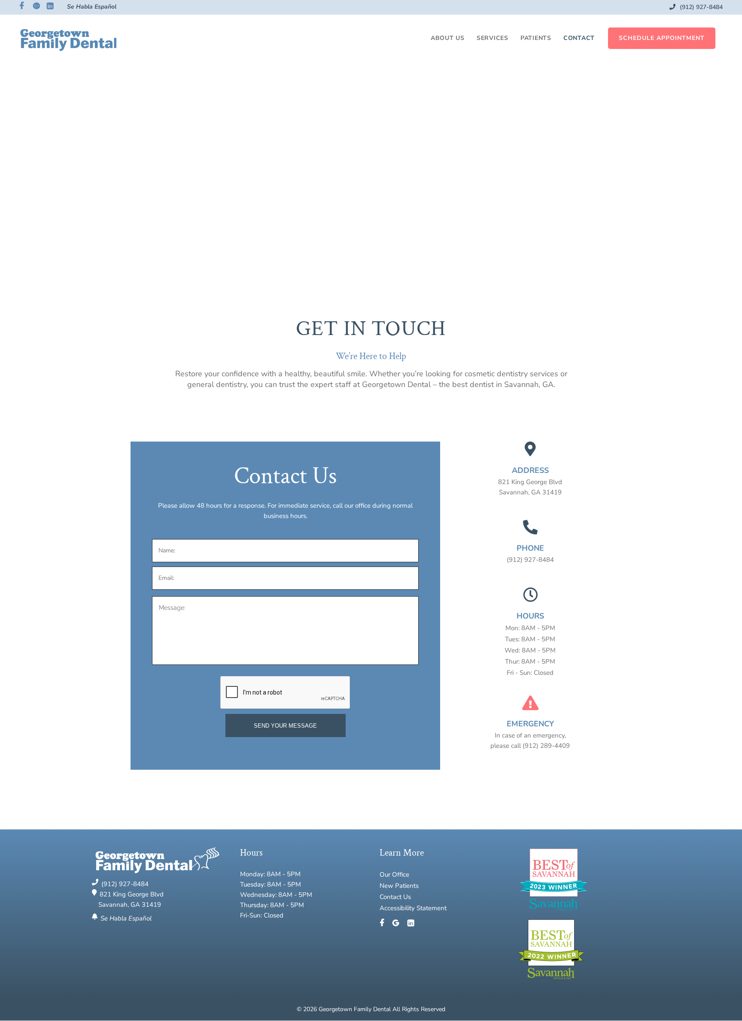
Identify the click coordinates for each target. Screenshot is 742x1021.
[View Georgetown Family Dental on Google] (399, 923)
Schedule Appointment (662, 38)
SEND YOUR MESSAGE (285, 725)
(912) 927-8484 (700, 7)
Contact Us (395, 897)
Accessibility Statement (413, 908)
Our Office (394, 874)
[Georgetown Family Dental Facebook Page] (385, 923)
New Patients (399, 885)
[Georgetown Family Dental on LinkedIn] (410, 923)
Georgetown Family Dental (355, 1009)
